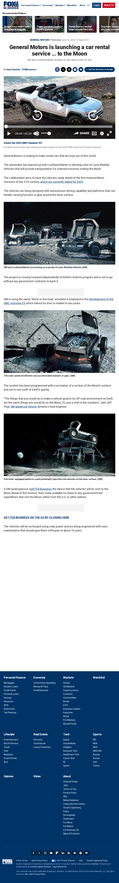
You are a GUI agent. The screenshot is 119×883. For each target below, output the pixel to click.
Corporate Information (74, 804)
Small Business (40, 690)
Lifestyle (9, 734)
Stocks (66, 683)
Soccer (96, 758)
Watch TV (109, 5)
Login (96, 5)
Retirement (9, 709)
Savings (7, 697)
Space (66, 765)
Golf (95, 762)
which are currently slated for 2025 (61, 181)
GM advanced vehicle (24, 406)
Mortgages (9, 683)
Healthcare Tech (71, 754)
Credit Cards (10, 690)
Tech (66, 734)
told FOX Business (40, 489)
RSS (68, 852)
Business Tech (70, 751)
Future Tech (69, 758)
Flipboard (57, 852)
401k (6, 705)
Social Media (69, 743)
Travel (7, 747)
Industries (68, 712)
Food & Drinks (10, 758)
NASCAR (97, 751)
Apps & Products (71, 833)
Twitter (63, 69)
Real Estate (40, 734)
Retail (66, 716)
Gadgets (67, 747)
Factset (95, 864)
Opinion (8, 776)
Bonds (66, 701)
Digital (66, 739)
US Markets (69, 686)
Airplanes (8, 754)
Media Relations (71, 800)
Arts (6, 762)
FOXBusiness (29, 69)
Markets (59, 5)
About (67, 776)
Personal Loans (11, 694)
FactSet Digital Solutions (40, 867)
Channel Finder (70, 781)
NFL (95, 739)
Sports (97, 734)
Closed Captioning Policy (97, 860)
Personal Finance (30, 5)
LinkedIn (62, 852)
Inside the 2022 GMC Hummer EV (23, 142)
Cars (6, 751)
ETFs (65, 705)
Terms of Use (69, 789)
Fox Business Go (71, 830)
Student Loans (11, 686)
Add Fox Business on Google (101, 69)
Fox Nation (68, 826)
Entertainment (11, 739)
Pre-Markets (69, 720)
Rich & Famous (11, 743)
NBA (95, 743)
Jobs (65, 785)
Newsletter (74, 852)
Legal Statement (60, 867)
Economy (47, 5)
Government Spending (44, 683)
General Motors (40, 40)
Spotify (80, 852)
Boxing (96, 754)
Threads (69, 69)
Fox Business (11, 5)
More (82, 5)
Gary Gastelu (13, 69)
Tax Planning (10, 712)
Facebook (57, 69)
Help (81, 860)
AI (64, 762)
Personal (37, 739)
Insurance (8, 701)
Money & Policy (40, 686)
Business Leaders (71, 709)
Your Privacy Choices (66, 860)
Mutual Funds (69, 723)
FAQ (65, 796)
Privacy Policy (70, 793)
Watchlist (72, 5)
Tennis (96, 765)
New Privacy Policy (40, 860)
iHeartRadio (86, 852)
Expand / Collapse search (89, 5)
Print (75, 69)
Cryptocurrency (70, 690)
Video (37, 776)
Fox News (68, 822)
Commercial (39, 743)
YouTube (51, 852)
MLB (95, 747)
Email (80, 69)
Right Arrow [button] (113, 24)
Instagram (45, 852)
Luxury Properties (42, 747)
